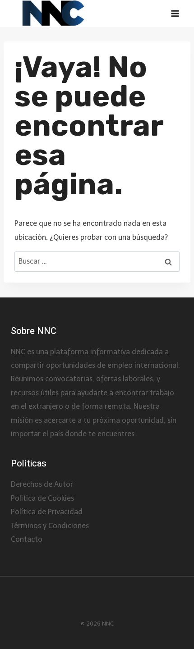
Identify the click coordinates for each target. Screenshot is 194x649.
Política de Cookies (42, 498)
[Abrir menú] (174, 14)
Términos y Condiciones (50, 525)
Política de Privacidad (47, 511)
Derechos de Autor (42, 484)
